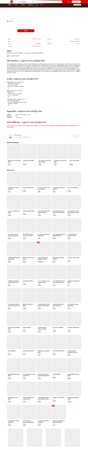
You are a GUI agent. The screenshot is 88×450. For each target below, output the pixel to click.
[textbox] (44, 91)
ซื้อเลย (26, 31)
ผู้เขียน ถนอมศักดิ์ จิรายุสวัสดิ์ (23, 13)
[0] (68, 2)
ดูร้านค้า (75, 136)
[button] (77, 4)
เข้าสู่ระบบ (77, 1)
